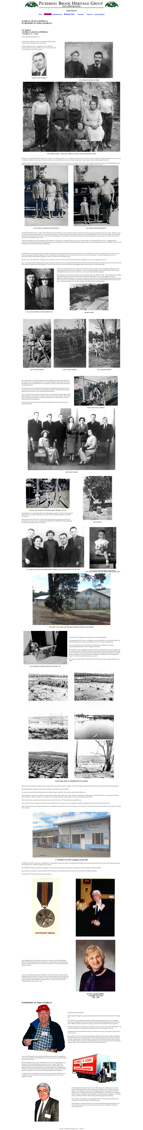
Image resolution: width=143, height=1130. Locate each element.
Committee (81, 14)
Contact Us (90, 14)
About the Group (57, 14)
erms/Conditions (99, 14)
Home (41, 14)
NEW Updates (48, 14)
